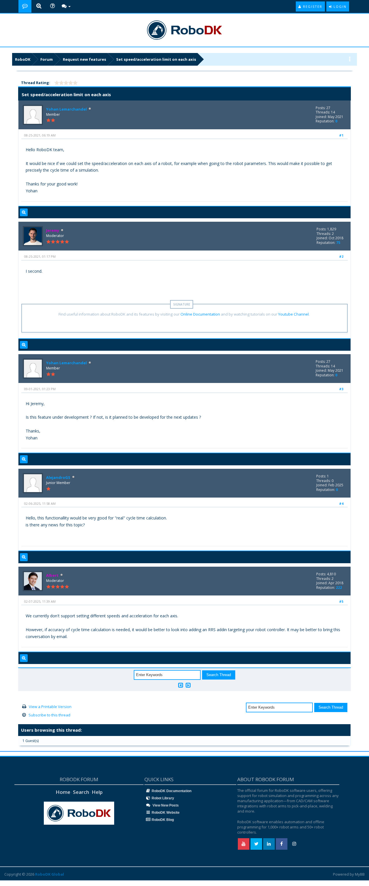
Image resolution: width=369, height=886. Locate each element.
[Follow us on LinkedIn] (269, 844)
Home (63, 792)
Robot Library (163, 798)
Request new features (84, 59)
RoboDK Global (49, 874)
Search (81, 792)
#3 (341, 389)
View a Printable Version (50, 706)
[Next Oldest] (180, 685)
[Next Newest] (188, 685)
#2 (341, 256)
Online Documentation (200, 314)
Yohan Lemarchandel (66, 109)
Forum (46, 59)
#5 (341, 601)
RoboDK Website (166, 813)
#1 (341, 135)
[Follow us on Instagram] (294, 844)
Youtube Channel (293, 314)
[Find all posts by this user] (24, 212)
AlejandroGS (58, 477)
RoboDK (22, 59)
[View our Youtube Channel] (243, 844)
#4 (341, 503)
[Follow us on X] (256, 844)
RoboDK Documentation (171, 791)
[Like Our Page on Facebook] (281, 844)
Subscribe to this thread (49, 715)
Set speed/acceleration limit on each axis (156, 59)
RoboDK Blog (163, 820)
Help (97, 792)
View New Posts (165, 805)
